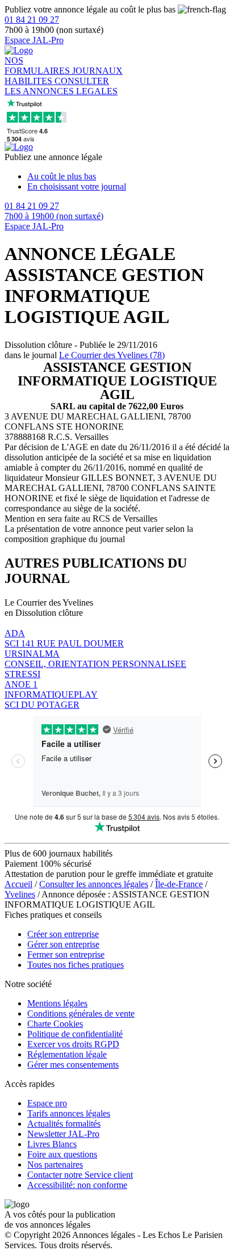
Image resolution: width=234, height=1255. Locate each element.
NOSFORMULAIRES (38, 65)
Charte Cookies (55, 1024)
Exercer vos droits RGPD (73, 1044)
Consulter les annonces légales (93, 884)
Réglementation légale (67, 1054)
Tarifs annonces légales (68, 1113)
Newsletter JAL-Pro (63, 1134)
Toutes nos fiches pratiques (75, 964)
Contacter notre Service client (80, 1175)
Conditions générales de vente (81, 1013)
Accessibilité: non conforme (77, 1185)
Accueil (18, 884)
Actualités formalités (64, 1123)
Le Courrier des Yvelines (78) (112, 355)
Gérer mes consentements (73, 1064)
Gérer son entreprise (63, 944)
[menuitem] (128, 176)
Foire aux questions (62, 1154)
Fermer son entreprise (66, 954)
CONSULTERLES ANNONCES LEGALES (61, 86)
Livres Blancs (52, 1144)
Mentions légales (57, 1003)
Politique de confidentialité (75, 1034)
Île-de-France (179, 884)
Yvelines (20, 894)
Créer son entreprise (63, 934)
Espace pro (47, 1103)
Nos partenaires (55, 1164)
